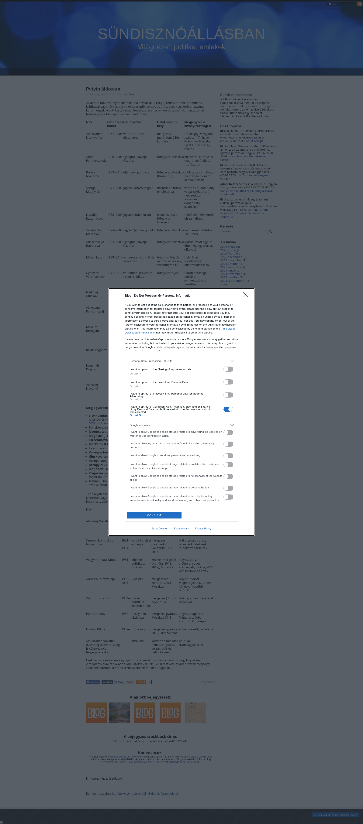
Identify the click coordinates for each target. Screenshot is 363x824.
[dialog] (181, 412)
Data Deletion (160, 528)
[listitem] (181, 361)
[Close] (247, 295)
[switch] (228, 369)
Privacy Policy (203, 528)
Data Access (181, 528)
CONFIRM (154, 515)
